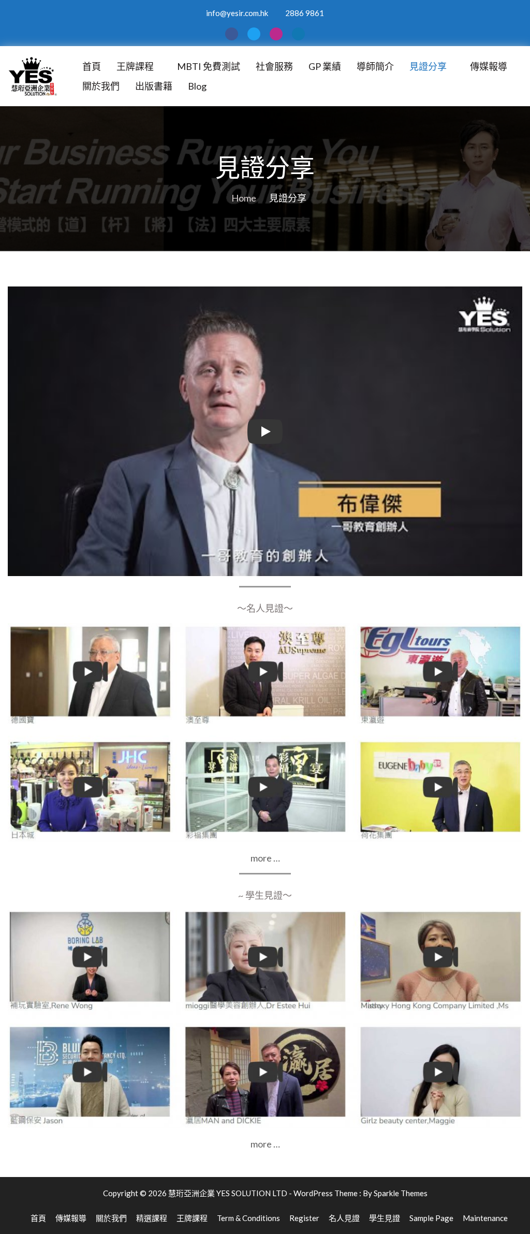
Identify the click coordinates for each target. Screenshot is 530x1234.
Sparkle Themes (401, 1193)
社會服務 (274, 66)
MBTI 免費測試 (208, 66)
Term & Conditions (248, 1218)
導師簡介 (375, 66)
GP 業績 (324, 66)
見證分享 (428, 66)
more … (265, 858)
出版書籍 (153, 86)
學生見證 (384, 1218)
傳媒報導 (488, 66)
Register (304, 1218)
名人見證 (344, 1218)
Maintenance (485, 1218)
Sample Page (431, 1218)
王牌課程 (135, 66)
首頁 (91, 66)
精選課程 (151, 1218)
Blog (197, 86)
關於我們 (101, 86)
